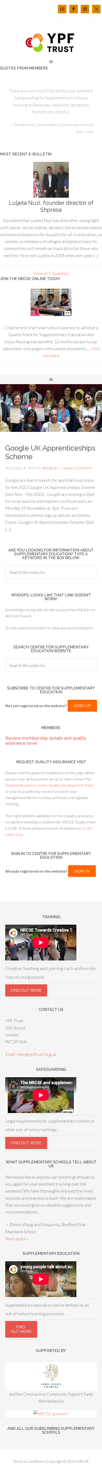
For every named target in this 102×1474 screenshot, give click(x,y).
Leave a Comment (77, 468)
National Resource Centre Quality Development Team (49, 785)
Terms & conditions (28, 1461)
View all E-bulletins (51, 273)
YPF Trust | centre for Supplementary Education (51, 42)
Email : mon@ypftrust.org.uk (30, 1054)
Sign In (82, 871)
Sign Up (82, 705)
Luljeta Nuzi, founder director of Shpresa (51, 206)
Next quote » (16, 1238)
